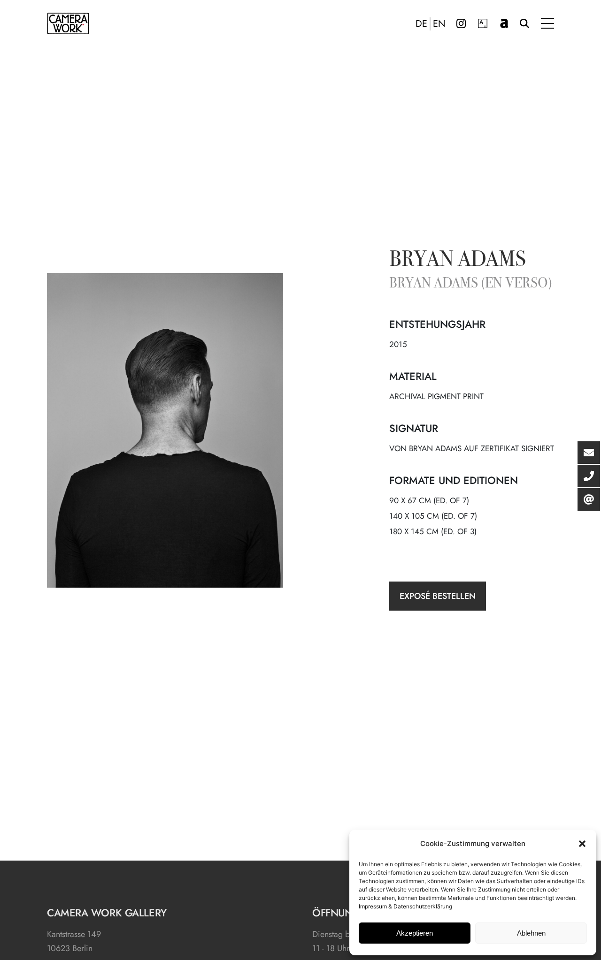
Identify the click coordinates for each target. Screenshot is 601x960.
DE (421, 23)
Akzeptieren (414, 933)
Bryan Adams (457, 261)
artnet (504, 23)
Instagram (461, 23)
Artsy (483, 23)
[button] (582, 843)
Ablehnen (531, 933)
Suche (524, 23)
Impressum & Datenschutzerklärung (405, 906)
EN (439, 23)
